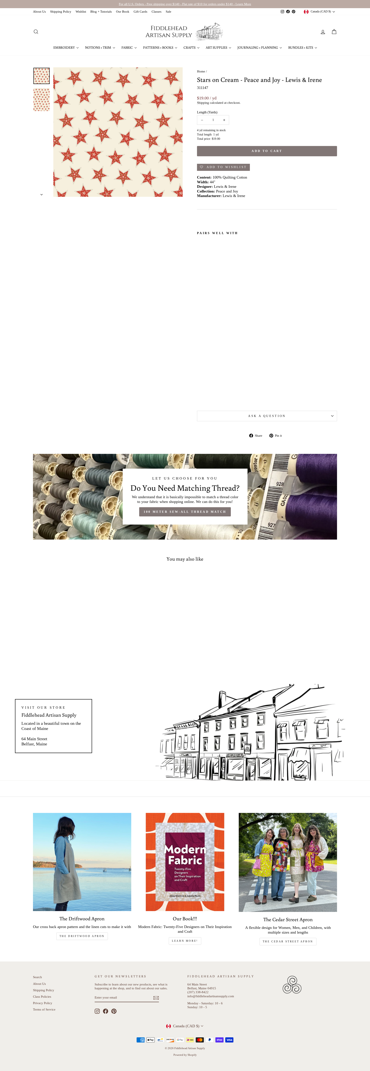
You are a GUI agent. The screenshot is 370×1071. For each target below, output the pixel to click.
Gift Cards (140, 11)
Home (201, 71)
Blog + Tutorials (101, 11)
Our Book (122, 11)
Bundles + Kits (301, 47)
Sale (168, 11)
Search (37, 977)
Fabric (127, 47)
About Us (39, 11)
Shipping (203, 102)
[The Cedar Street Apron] (288, 862)
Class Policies (42, 996)
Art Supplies (217, 47)
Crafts (190, 47)
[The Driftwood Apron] (82, 862)
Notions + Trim (98, 47)
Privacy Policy (42, 1003)
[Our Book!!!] (185, 862)
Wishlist (81, 11)
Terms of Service (44, 1009)
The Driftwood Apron (82, 936)
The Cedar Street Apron (288, 941)
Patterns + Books (158, 47)
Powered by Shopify (185, 1054)
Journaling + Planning (258, 47)
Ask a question (267, 416)
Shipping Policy (60, 11)
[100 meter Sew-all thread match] (185, 497)
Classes (156, 11)
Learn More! (185, 940)
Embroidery (64, 47)
